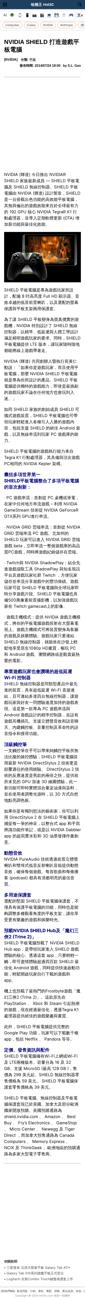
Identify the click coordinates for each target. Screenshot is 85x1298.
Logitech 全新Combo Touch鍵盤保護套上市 (40, 1279)
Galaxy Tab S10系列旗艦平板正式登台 (35, 1273)
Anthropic (66, 25)
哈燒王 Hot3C (42, 4)
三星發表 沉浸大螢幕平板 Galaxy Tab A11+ (39, 1267)
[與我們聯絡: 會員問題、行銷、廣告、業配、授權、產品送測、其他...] (43, 1291)
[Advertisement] (42, 122)
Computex (12, 25)
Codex (31, 25)
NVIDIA (48, 25)
